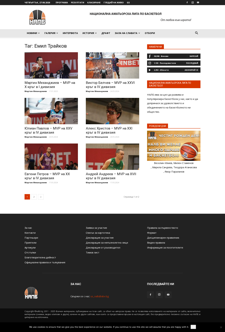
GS (128, 2)
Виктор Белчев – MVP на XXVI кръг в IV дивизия (110, 85)
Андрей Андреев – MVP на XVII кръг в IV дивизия (111, 176)
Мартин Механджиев (36, 91)
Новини (32, 33)
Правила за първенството (162, 227)
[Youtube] (198, 2)
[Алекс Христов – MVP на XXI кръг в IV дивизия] (112, 111)
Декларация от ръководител (103, 247)
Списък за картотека (98, 232)
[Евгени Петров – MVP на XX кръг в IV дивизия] (51, 157)
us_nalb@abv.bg (100, 296)
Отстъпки (30, 252)
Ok (193, 327)
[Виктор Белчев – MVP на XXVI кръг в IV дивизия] (112, 65)
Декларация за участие (100, 237)
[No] (221, 327)
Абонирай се (191, 70)
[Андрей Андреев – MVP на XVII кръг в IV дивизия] (112, 157)
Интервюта (70, 33)
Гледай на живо (114, 2)
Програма (62, 2)
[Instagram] (192, 2)
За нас (28, 227)
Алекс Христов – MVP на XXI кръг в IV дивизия (109, 130)
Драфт (105, 33)
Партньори (31, 237)
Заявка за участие (96, 227)
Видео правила (156, 242)
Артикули (30, 247)
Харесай (194, 56)
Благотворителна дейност (40, 257)
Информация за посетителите (165, 247)
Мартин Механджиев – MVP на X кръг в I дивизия (50, 85)
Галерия (49, 33)
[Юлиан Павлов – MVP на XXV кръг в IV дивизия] (51, 111)
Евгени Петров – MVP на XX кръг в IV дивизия (47, 176)
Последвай (192, 63)
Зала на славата (126, 33)
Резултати (77, 2)
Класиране (93, 2)
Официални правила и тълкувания (45, 262)
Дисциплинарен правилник (163, 237)
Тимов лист (92, 252)
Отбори (150, 33)
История (88, 33)
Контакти (30, 232)
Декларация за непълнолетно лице (107, 242)
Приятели (30, 242)
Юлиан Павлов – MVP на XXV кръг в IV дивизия (48, 130)
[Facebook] (187, 2)
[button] (196, 33)
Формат (151, 232)
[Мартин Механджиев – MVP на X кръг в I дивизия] (51, 65)
